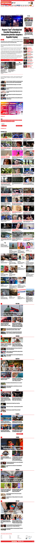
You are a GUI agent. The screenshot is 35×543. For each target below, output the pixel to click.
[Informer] (17, 3)
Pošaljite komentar (18, 125)
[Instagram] (28, 536)
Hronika (15, 5)
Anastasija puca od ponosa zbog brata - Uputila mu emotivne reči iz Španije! (6, 521)
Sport (9, 535)
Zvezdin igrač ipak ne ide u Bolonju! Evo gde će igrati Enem (13, 403)
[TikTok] (31, 536)
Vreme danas (12, 6)
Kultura (12, 444)
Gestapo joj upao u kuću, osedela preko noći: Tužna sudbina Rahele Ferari (14, 466)
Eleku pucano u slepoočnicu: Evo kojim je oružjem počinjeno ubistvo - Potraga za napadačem (17, 0)
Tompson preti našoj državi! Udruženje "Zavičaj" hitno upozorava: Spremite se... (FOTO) (5, 324)
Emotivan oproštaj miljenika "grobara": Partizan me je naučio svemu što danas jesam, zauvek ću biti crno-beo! (6, 399)
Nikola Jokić (22, 6)
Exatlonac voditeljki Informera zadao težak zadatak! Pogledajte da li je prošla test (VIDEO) (14, 355)
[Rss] (30, 536)
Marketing (18, 535)
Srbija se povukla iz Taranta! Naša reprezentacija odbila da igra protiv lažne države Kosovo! (14, 98)
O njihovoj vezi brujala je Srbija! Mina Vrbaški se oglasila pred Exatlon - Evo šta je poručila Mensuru (14, 352)
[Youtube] (29, 536)
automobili (18, 6)
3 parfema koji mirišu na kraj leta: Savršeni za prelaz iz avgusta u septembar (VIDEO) (13, 494)
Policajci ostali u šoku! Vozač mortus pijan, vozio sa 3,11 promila (13, 84)
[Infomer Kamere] (14, 3)
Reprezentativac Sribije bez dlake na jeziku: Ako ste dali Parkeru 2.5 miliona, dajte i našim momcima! (17, 399)
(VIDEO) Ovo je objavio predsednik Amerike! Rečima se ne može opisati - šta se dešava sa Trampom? (17, 422)
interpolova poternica (8, 121)
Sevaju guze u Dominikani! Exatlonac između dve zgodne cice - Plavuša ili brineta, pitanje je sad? (6, 345)
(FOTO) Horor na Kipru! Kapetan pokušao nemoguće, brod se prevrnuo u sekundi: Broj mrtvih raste (6, 422)
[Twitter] (27, 536)
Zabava (23, 5)
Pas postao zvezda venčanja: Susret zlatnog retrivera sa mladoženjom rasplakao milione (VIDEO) (6, 490)
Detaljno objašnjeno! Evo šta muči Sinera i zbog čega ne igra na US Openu (14, 95)
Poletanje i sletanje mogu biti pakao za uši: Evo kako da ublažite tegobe (11, 480)
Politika (3, 5)
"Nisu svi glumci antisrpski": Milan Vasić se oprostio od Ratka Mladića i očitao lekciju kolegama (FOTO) (14, 463)
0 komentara (4, 125)
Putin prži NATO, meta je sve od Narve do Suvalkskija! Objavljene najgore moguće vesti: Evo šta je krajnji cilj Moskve (17, 431)
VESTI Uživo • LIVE (20, 541)
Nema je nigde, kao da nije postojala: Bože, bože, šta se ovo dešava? (14, 382)
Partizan (2, 396)
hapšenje (2, 120)
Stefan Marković (3, 121)
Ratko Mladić (2, 6)
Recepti (26, 6)
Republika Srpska (6, 120)
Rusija (28, 6)
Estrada (11, 508)
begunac (13, 120)
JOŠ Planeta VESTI (19, 433)
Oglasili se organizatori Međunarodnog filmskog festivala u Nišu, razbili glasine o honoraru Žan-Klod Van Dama (11, 447)
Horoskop (15, 6)
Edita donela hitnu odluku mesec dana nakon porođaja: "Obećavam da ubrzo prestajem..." (14, 529)
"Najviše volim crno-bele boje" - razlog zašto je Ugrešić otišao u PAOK (14, 406)
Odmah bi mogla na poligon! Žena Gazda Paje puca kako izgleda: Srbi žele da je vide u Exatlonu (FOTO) (14, 349)
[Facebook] (26, 536)
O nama (18, 536)
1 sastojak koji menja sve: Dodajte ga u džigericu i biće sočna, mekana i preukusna (14, 498)
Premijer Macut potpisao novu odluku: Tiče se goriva (5, 379)
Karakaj (13, 121)
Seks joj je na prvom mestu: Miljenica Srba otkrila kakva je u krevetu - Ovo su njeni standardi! (12, 511)
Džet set (28, 5)
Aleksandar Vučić (7, 6)
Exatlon (2, 342)
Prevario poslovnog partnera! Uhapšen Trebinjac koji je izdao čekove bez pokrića (14, 92)
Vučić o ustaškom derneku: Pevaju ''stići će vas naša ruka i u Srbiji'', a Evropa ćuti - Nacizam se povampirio (28, 33)
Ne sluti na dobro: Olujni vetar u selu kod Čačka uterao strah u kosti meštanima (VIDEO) (14, 387)
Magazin (26, 5)
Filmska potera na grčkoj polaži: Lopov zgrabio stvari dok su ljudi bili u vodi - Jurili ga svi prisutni (17, 379)
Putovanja (12, 476)
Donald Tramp (32, 6)
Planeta (21, 5)
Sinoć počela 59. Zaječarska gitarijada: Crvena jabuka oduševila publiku (6, 458)
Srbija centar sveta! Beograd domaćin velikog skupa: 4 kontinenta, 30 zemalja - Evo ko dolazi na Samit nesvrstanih (12, 314)
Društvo (13, 5)
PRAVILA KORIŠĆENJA (19, 538)
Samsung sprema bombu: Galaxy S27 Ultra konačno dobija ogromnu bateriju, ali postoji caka (17, 490)
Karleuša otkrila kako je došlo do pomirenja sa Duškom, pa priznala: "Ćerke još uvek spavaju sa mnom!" (17, 521)
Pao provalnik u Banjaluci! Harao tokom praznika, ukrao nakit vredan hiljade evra (14, 88)
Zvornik (17, 120)
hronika (10, 120)
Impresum (18, 537)
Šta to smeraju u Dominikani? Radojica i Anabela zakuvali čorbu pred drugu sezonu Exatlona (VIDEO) (17, 345)
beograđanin (20, 120)
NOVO (1, 5)
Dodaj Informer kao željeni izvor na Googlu (17, 39)
